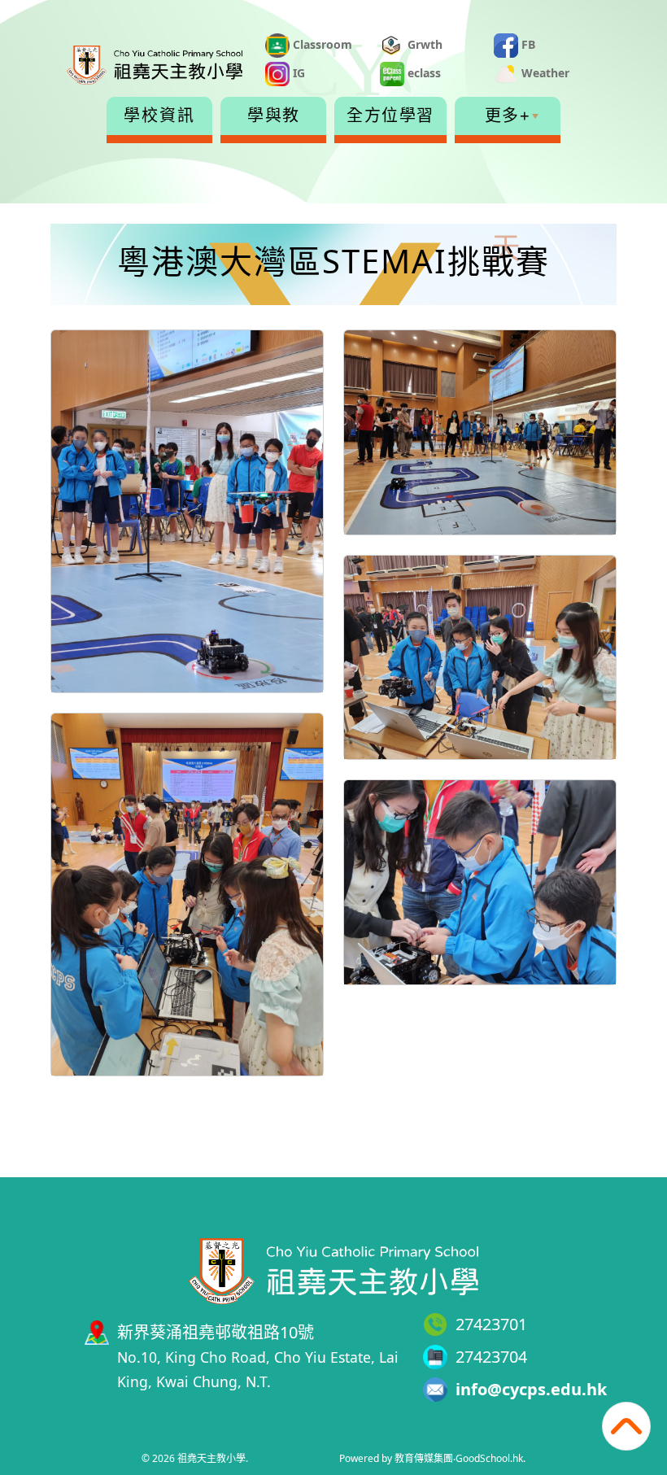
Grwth (423, 44)
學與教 (273, 115)
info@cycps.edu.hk (531, 1389)
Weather (543, 73)
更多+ (508, 115)
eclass (422, 73)
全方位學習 (390, 115)
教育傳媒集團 (424, 1458)
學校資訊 (159, 115)
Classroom (321, 44)
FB (526, 44)
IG (297, 73)
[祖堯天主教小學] (333, 1268)
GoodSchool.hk (489, 1458)
